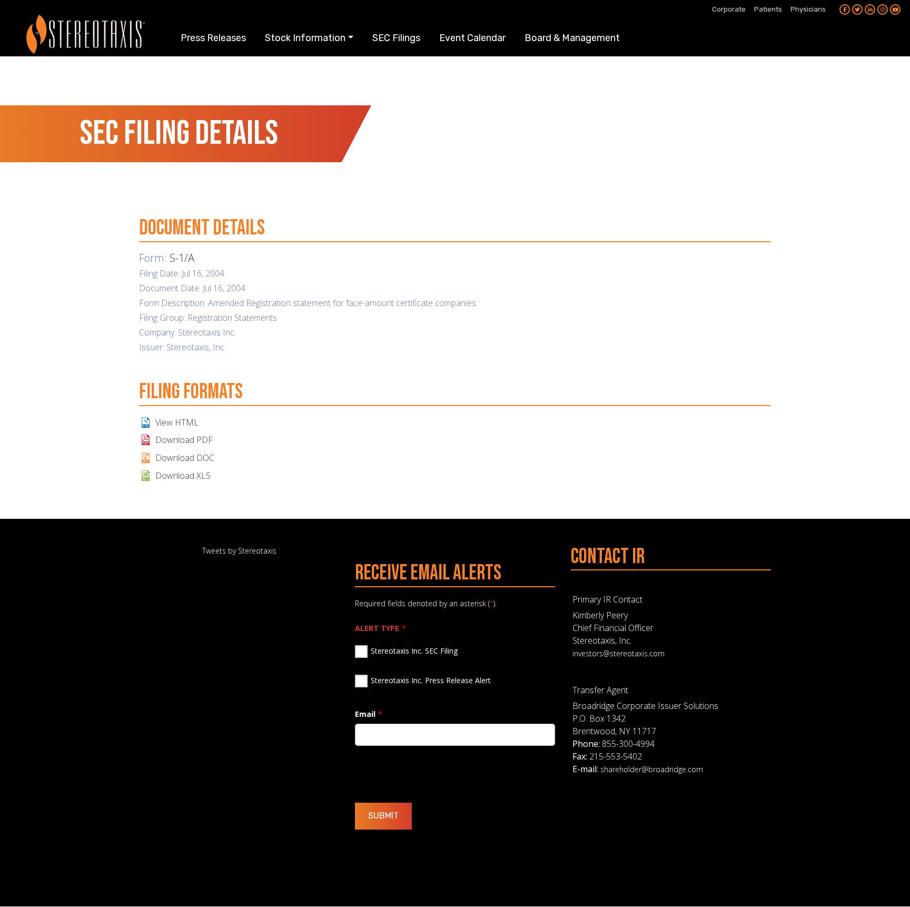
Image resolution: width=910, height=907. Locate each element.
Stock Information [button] (305, 38)
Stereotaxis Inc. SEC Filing (414, 651)
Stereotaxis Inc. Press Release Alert (431, 680)
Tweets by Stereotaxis (239, 551)
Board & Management (572, 38)
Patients (768, 9)
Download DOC (184, 458)
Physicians (808, 9)
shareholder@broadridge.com (651, 769)
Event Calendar (472, 38)
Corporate (729, 9)
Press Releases (213, 38)
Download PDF (184, 440)
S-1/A (182, 258)
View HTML (177, 422)
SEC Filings (396, 38)
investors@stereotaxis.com (618, 653)
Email (365, 714)
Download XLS (183, 475)
